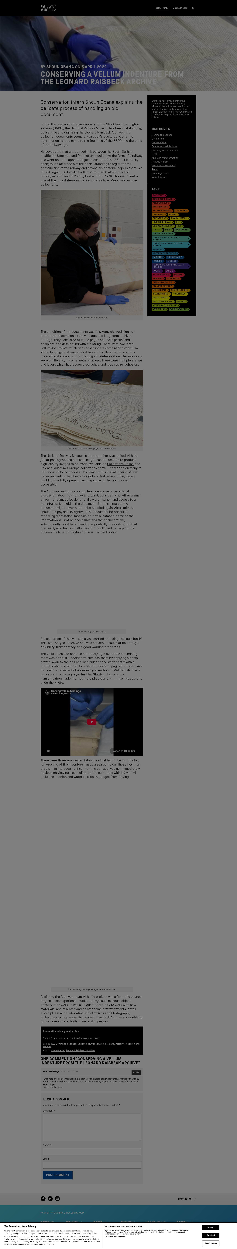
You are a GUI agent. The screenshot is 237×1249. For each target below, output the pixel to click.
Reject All (211, 1235)
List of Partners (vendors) (115, 1236)
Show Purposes (211, 1243)
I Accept (211, 1227)
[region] (118, 1235)
